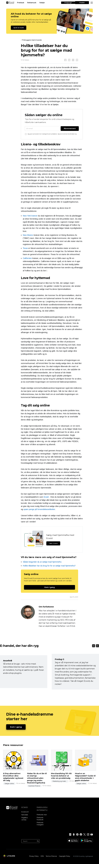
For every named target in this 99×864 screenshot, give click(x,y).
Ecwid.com (25, 812)
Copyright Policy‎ (64, 856)
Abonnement (70, 128)
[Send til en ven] (77, 60)
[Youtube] (91, 834)
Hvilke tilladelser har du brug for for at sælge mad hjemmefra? (49, 566)
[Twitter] (84, 834)
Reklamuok (31, 3)
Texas (25, 248)
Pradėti (82, 2)
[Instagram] (87, 834)
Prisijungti (68, 3)
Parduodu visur (42, 815)
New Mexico (28, 235)
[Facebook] (80, 834)
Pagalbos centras (24, 819)
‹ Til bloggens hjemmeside (31, 40)
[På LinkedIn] (69, 60)
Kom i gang (49, 587)
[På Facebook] (65, 60)
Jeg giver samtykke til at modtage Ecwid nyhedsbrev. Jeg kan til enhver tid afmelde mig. (52, 134)
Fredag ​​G (59, 659)
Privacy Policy (34, 856)
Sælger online (9, 783)
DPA (42, 856)
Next (97, 645)
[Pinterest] (77, 834)
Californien (27, 258)
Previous (93, 645)
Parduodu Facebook (40, 819)
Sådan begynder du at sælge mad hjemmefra (42, 562)
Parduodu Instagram (40, 824)
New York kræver (30, 216)
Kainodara (24, 815)
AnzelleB (7, 660)
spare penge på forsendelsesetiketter (39, 509)
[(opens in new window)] (73, 840)
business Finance (34, 786)
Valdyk (42, 3)
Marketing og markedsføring (61, 781)
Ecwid (46, 497)
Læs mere (53, 543)
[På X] (73, 60)
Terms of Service (51, 856)
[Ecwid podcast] (73, 834)
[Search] (38, 841)
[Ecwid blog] (69, 834)
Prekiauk (20, 3)
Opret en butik (18, 28)
